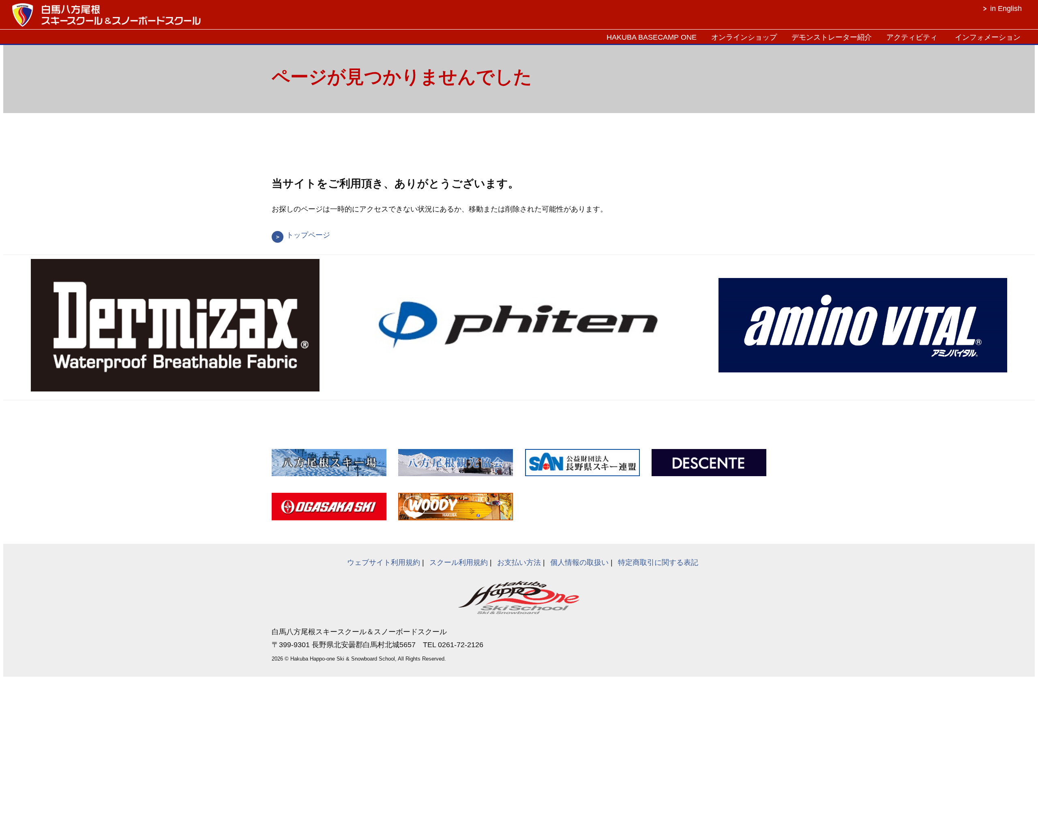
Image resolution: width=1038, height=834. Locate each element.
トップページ (308, 235)
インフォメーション (988, 37)
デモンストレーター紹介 (831, 37)
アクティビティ (911, 37)
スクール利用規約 (458, 562)
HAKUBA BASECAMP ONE (652, 37)
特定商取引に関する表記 (658, 562)
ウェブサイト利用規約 (383, 562)
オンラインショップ (744, 37)
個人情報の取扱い (579, 562)
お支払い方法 (519, 562)
